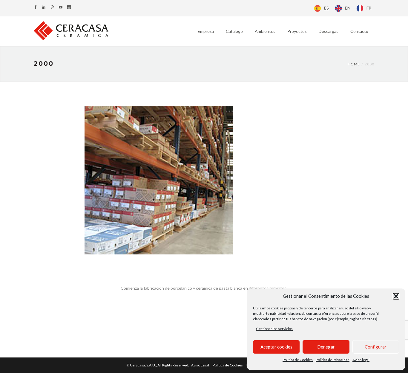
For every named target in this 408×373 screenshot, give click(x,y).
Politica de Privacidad (332, 359)
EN (347, 7)
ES (326, 7)
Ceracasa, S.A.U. (160, 365)
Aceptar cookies (276, 346)
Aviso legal (360, 359)
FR (368, 7)
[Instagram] (69, 7)
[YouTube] (60, 7)
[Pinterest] (52, 7)
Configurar (375, 346)
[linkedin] (44, 7)
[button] (396, 296)
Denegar (326, 346)
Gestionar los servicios (274, 328)
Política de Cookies (298, 359)
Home (354, 64)
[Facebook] (35, 7)
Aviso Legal (200, 365)
